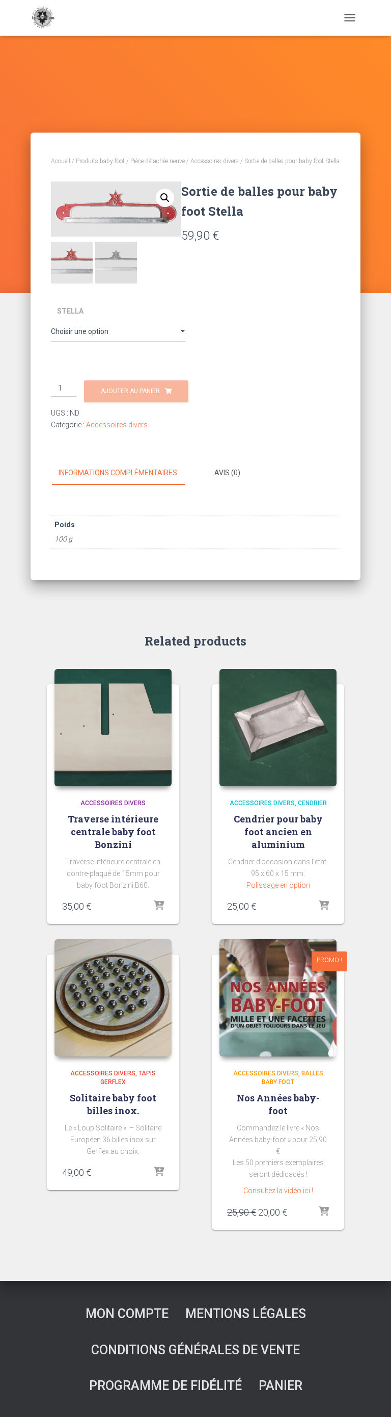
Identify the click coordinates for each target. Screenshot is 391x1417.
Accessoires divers (214, 161)
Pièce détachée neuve (157, 161)
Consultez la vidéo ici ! (278, 1191)
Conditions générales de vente (195, 1350)
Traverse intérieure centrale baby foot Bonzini (113, 832)
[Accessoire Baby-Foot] (46, 18)
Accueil (60, 161)
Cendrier (312, 803)
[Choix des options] (159, 1172)
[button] (165, 198)
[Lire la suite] (159, 906)
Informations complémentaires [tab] (118, 473)
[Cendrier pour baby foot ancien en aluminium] (278, 727)
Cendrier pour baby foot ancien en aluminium (278, 832)
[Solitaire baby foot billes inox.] (113, 998)
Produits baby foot (100, 161)
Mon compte (127, 1313)
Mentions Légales (245, 1313)
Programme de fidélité (165, 1385)
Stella (70, 311)
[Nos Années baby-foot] (278, 998)
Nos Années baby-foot (278, 1104)
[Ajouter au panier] (324, 1212)
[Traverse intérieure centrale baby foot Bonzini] (113, 727)
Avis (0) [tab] (227, 473)
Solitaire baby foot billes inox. (113, 1104)
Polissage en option (278, 885)
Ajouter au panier (130, 391)
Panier (280, 1385)
